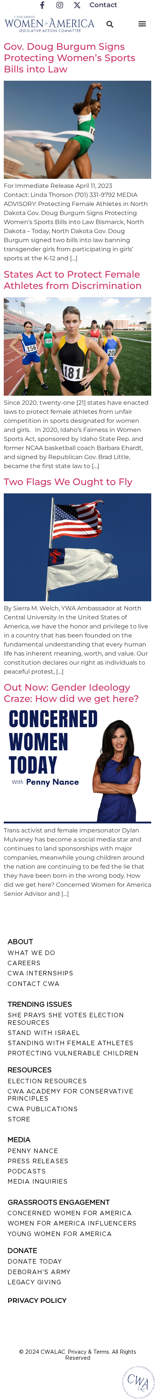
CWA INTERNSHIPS (40, 973)
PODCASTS (27, 1171)
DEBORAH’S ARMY (39, 1272)
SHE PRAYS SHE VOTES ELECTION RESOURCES (66, 1019)
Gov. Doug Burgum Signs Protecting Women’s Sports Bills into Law (69, 58)
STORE (19, 1119)
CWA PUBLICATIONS (43, 1109)
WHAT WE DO (31, 953)
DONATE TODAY (35, 1261)
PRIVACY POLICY (37, 1300)
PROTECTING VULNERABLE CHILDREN (73, 1053)
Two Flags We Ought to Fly (68, 481)
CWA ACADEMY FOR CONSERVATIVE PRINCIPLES (70, 1095)
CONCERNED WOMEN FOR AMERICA (70, 1213)
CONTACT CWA (34, 983)
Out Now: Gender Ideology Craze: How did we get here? (71, 693)
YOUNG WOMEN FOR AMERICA (60, 1234)
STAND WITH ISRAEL (44, 1033)
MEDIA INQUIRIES (38, 1181)
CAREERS (24, 963)
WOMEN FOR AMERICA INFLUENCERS (72, 1223)
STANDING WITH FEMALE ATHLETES (71, 1043)
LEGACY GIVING (34, 1282)
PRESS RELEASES (38, 1161)
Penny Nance (33, 1151)
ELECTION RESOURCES (47, 1081)
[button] (142, 23)
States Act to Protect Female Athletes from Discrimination (73, 280)
